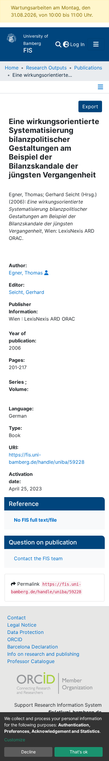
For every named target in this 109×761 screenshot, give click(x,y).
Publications (88, 68)
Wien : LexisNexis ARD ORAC (42, 319)
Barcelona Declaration (32, 647)
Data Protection (25, 632)
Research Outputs (46, 68)
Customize (14, 739)
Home (11, 68)
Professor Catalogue (30, 661)
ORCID (14, 639)
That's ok (79, 751)
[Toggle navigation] (96, 44)
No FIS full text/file (35, 520)
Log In (77, 44)
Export (90, 106)
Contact (16, 618)
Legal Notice (21, 625)
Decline (28, 751)
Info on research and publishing (43, 654)
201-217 (18, 367)
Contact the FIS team (38, 558)
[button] (66, 44)
